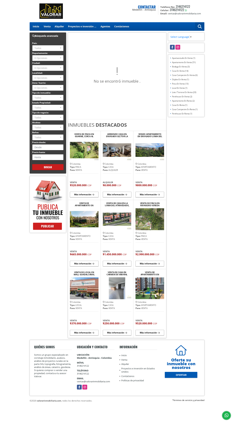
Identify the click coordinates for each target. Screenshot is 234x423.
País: (34, 43)
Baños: (35, 132)
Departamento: (40, 53)
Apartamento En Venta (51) (184, 62)
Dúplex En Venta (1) (180, 79)
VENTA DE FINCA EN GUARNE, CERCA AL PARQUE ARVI (84, 135)
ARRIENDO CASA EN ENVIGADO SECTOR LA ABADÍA (117, 135)
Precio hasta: (38, 152)
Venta (47, 26)
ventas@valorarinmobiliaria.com (93, 381)
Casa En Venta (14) (180, 70)
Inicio (36, 26)
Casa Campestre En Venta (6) (185, 75)
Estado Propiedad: (41, 102)
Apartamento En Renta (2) (183, 100)
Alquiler (59, 26)
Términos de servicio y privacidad (188, 400)
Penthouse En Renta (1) (182, 113)
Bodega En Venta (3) (181, 66)
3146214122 (183, 6)
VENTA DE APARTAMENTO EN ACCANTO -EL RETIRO (84, 204)
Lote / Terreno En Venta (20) (184, 92)
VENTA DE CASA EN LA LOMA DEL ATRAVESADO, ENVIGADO (117, 204)
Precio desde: (39, 142)
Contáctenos (121, 26)
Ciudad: (36, 63)
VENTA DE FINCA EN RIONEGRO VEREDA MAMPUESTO (150, 204)
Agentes (105, 26)
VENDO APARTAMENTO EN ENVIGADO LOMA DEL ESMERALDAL (150, 135)
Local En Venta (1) (179, 88)
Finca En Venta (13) (180, 83)
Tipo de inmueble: (41, 92)
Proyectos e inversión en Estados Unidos (83, 26)
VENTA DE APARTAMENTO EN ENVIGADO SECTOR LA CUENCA (150, 273)
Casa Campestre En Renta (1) (185, 109)
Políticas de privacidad (132, 380)
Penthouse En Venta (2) (182, 96)
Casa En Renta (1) (179, 105)
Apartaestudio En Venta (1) (183, 58)
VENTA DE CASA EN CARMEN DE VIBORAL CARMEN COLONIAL (117, 273)
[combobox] (48, 48)
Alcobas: (36, 122)
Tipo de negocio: (40, 112)
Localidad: (37, 72)
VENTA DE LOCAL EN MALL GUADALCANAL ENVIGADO (84, 273)
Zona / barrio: (39, 82)
